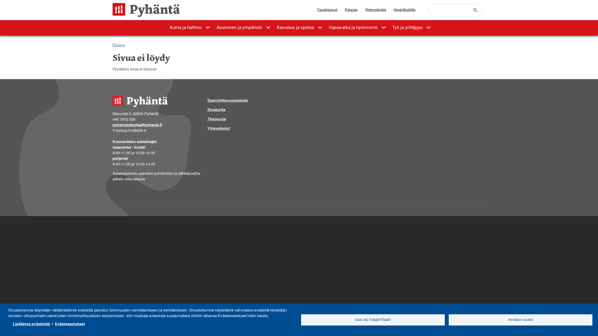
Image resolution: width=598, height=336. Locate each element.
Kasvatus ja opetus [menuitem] (295, 27)
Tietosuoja (216, 119)
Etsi (475, 10)
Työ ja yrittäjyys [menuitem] (407, 27)
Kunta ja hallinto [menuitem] (186, 27)
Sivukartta (216, 109)
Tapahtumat (327, 10)
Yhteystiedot (375, 10)
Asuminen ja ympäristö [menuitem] (239, 27)
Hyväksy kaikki (520, 319)
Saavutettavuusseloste (227, 100)
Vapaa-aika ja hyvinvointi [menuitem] (353, 27)
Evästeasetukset (70, 323)
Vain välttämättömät (373, 319)
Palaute (351, 10)
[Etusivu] (148, 10)
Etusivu (119, 45)
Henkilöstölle (405, 10)
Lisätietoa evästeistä (31, 323)
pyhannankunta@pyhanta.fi (137, 124)
